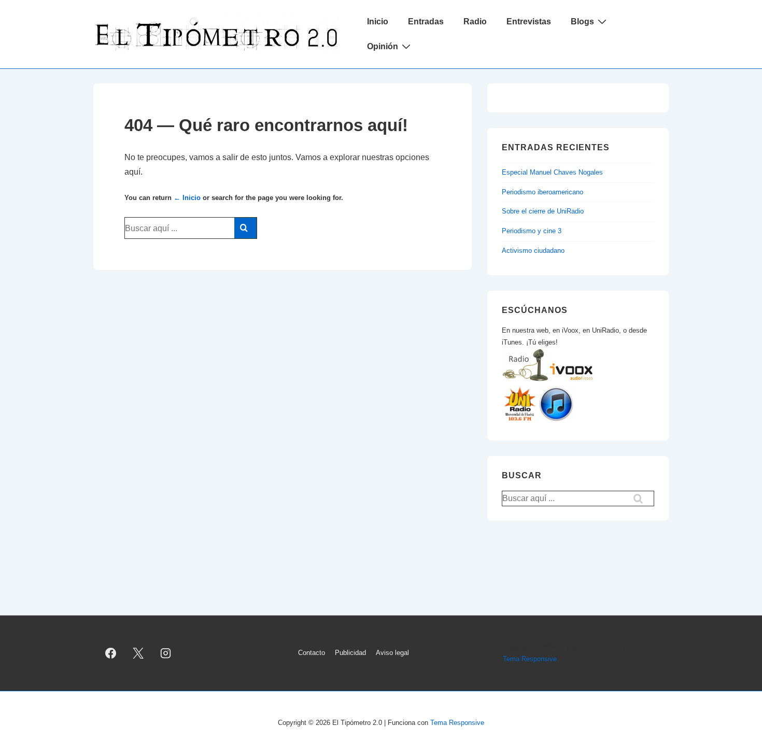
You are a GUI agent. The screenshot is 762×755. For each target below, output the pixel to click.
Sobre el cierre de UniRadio (543, 211)
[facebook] (111, 653)
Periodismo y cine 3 (531, 231)
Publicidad (350, 653)
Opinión (382, 46)
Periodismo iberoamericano (542, 192)
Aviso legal (392, 653)
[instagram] (166, 653)
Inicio (377, 21)
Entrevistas (528, 21)
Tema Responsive (530, 659)
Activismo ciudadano (533, 250)
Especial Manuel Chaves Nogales (552, 172)
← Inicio (187, 198)
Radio (475, 21)
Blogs (582, 21)
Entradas (426, 21)
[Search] (245, 228)
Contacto (311, 653)
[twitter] (138, 653)
